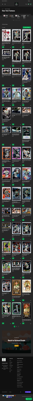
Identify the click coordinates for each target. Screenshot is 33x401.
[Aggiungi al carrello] (3, 47)
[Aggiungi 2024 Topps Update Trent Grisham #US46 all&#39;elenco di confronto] (10, 300)
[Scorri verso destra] (29, 17)
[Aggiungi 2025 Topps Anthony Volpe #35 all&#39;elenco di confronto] (10, 85)
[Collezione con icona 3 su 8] (16, 20)
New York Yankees (18, 16)
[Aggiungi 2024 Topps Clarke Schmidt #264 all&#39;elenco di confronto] (20, 239)
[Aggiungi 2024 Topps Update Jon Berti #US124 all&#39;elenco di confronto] (30, 277)
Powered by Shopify (29, 396)
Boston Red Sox (7, 15)
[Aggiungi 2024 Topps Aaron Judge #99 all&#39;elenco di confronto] (30, 239)
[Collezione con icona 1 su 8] (13, 20)
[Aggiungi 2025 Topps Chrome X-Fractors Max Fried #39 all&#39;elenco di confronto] (10, 258)
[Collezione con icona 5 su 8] (19, 20)
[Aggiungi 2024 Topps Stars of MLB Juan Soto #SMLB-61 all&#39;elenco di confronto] (20, 105)
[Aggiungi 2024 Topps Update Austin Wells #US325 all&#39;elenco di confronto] (20, 258)
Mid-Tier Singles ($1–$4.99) (24, 16)
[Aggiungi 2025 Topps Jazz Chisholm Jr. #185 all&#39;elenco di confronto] (30, 47)
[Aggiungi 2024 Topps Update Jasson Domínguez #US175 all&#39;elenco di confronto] (10, 277)
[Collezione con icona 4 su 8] (18, 20)
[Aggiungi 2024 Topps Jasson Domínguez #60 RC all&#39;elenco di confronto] (30, 165)
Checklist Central (25, 396)
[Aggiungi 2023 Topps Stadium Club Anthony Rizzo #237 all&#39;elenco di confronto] (30, 124)
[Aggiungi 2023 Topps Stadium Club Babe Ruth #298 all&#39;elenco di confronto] (20, 124)
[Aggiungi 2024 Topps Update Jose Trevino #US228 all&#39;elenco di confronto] (30, 258)
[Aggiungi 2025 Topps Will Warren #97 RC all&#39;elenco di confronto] (20, 66)
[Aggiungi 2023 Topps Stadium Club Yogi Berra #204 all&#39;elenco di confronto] (30, 220)
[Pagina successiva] (18, 326)
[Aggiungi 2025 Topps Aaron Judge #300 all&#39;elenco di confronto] (20, 47)
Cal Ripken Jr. (12, 16)
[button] (2, 4)
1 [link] (14, 326)
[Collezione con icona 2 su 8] (15, 20)
